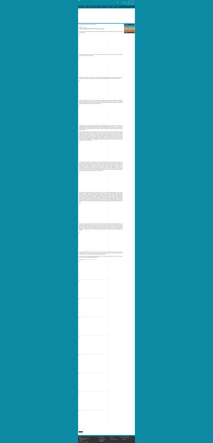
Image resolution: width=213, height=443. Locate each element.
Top (122, 433)
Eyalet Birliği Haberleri (128, 30)
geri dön (81, 433)
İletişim (118, 6)
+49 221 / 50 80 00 (102, 438)
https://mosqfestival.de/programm (90, 259)
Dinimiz (96, 6)
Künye (129, 4)
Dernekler (113, 6)
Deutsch (130, 0)
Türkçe (133, 0)
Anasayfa (80, 6)
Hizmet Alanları (90, 6)
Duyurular (126, 24)
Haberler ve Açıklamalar (129, 26)
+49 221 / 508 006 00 (125, 438)
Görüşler (126, 28)
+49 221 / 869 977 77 (113, 438)
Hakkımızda (84, 6)
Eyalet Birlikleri (107, 6)
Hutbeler (126, 32)
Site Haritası (132, 4)
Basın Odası (101, 6)
